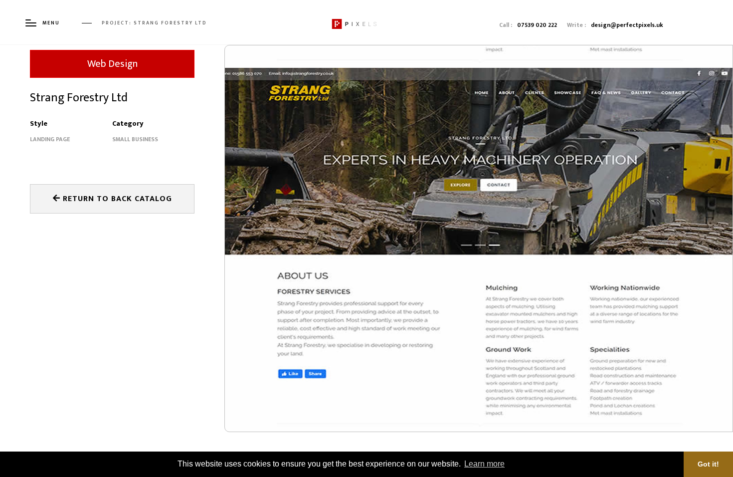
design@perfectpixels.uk (627, 25)
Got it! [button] (708, 464)
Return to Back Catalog (116, 199)
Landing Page (50, 139)
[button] (253, 261)
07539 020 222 (537, 25)
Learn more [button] (484, 464)
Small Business (135, 139)
